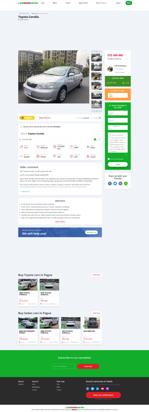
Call (99, 139)
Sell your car (91, 232)
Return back (25, 13)
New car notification (103, 395)
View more (96, 275)
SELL (129, 3)
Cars (42, 3)
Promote (27, 118)
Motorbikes (36, 387)
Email (111, 120)
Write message (120, 72)
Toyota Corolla (43, 13)
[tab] (117, 59)
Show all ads (119, 69)
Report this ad (44, 118)
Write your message (116, 135)
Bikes (55, 3)
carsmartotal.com (86, 179)
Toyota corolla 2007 (42, 175)
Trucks (67, 3)
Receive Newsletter (117, 159)
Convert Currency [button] (114, 59)
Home (33, 13)
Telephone (116, 126)
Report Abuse (60, 222)
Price (110, 94)
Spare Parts (83, 3)
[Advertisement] (46, 36)
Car (37, 13)
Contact (20, 384)
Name (111, 113)
